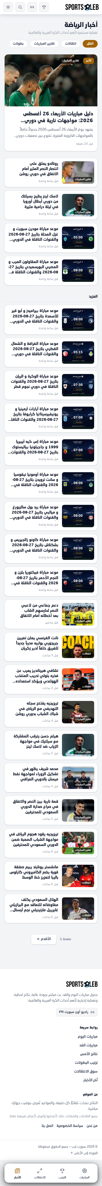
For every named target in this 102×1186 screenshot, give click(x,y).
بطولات (18, 43)
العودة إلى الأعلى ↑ (84, 1153)
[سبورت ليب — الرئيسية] (82, 7)
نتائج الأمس (89, 1054)
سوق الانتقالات (86, 1071)
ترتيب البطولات (86, 1063)
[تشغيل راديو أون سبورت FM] (32, 7)
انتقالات (70, 43)
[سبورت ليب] (51, 984)
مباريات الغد (88, 1045)
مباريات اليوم (88, 1037)
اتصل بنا (47, 1126)
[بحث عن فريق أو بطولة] (20, 7)
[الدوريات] (44, 7)
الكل (90, 43)
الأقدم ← (44, 939)
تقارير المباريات (44, 43)
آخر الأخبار (91, 1080)
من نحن (92, 1126)
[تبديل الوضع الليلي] (8, 7)
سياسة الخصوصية (70, 1126)
